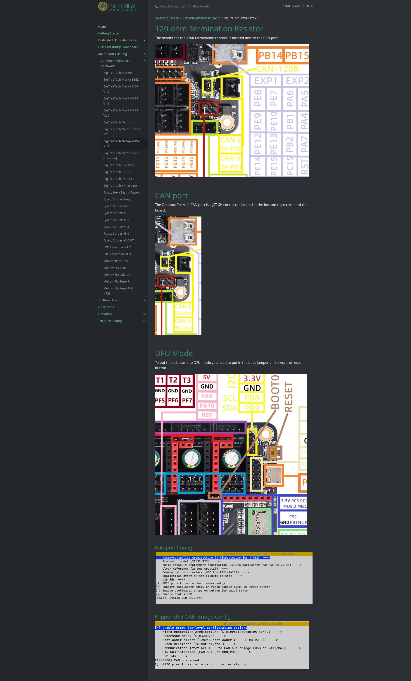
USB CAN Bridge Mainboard (118, 47)
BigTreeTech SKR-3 (116, 172)
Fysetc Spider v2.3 (116, 227)
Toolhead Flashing (111, 300)
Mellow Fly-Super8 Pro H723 (119, 290)
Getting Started (109, 33)
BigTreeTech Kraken (117, 73)
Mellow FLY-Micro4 (116, 274)
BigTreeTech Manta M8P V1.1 (120, 100)
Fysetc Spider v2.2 (116, 220)
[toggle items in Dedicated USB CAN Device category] (144, 40)
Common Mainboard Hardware (115, 63)
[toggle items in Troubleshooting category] (144, 320)
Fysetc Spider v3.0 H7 (118, 240)
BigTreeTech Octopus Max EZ (122, 131)
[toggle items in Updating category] (144, 314)
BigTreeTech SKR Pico (118, 165)
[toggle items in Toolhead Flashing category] (144, 300)
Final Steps (106, 307)
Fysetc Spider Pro (115, 206)
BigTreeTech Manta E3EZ (121, 79)
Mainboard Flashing (112, 54)
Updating (105, 314)
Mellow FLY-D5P (114, 268)
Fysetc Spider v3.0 (116, 233)
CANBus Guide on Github (298, 6)
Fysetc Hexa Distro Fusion (121, 192)
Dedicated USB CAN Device (117, 40)
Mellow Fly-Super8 (116, 281)
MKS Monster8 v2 (115, 261)
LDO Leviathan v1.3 (117, 254)
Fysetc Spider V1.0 (116, 213)
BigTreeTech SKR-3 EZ (118, 179)
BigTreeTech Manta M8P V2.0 (120, 112)
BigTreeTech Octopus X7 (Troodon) (120, 155)
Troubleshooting (110, 321)
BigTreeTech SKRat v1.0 (120, 186)
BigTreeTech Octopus (118, 122)
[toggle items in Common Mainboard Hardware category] (144, 60)
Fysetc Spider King (116, 199)
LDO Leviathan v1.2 (117, 247)
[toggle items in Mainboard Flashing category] (144, 53)
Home (102, 26)
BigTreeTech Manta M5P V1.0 (120, 88)
